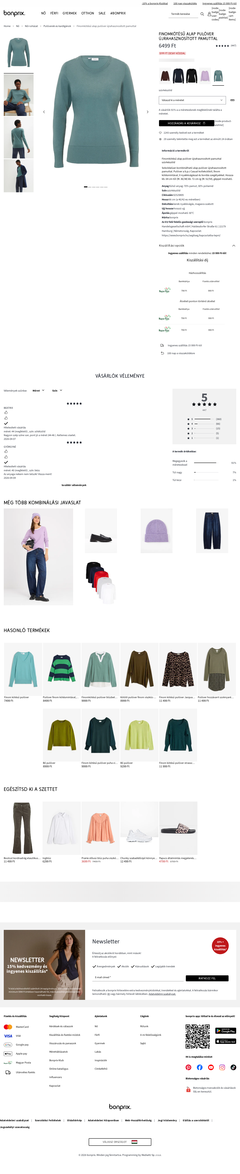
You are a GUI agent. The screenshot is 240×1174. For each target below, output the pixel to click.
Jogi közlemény (167, 1120)
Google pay (22, 1045)
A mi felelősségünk (150, 1035)
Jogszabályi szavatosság (14, 1127)
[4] (97, 186)
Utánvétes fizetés (25, 1072)
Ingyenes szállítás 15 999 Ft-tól (219, 3)
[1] (85, 186)
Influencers (55, 1077)
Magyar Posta (23, 1063)
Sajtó (143, 1043)
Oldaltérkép (74, 1120)
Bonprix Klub (56, 1060)
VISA (18, 1036)
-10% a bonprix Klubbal (155, 3)
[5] (102, 186)
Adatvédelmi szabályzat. (162, 994)
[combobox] (183, 14)
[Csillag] (68, 404)
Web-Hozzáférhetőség (138, 1120)
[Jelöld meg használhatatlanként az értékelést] (6, 418)
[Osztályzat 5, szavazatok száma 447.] (222, 46)
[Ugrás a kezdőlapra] (22, 13)
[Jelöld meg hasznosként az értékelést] (6, 413)
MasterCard (22, 1027)
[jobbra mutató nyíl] (147, 112)
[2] (89, 186)
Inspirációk (101, 1060)
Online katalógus (58, 1069)
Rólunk (144, 1026)
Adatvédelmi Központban (103, 1120)
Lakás (98, 1052)
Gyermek (100, 1043)
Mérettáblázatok (58, 1052)
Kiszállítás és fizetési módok (64, 1035)
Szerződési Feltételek (48, 1120)
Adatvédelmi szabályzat (14, 1120)
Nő (96, 1026)
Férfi (97, 1035)
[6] (105, 186)
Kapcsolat (54, 1086)
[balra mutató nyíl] (44, 112)
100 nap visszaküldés (185, 3)
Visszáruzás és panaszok (62, 1043)
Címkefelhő (101, 1069)
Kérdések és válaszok (61, 1026)
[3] (93, 186)
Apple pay (21, 1054)
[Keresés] (202, 13)
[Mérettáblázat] (232, 100)
